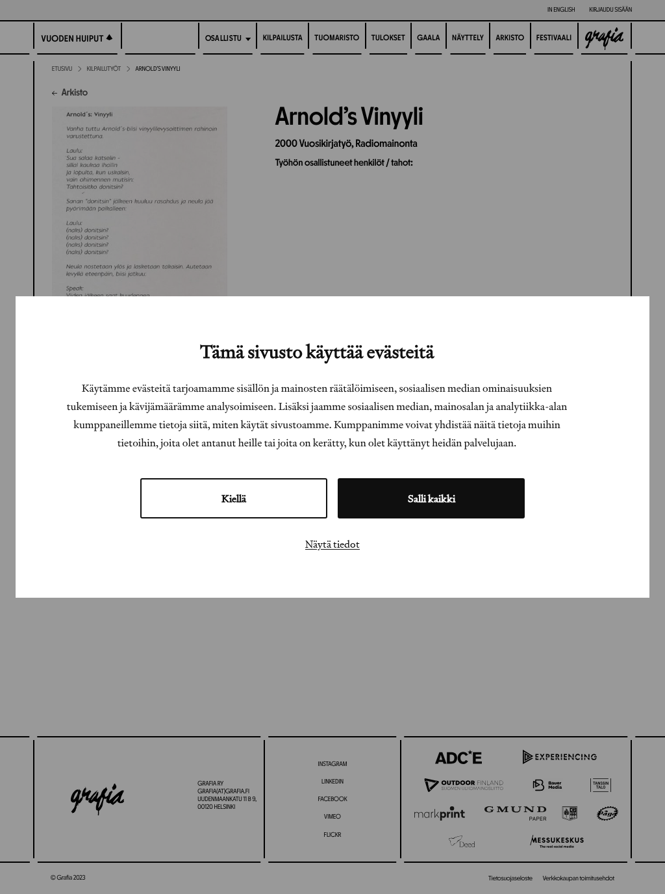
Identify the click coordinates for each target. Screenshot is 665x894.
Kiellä (233, 498)
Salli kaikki (431, 498)
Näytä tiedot (332, 544)
